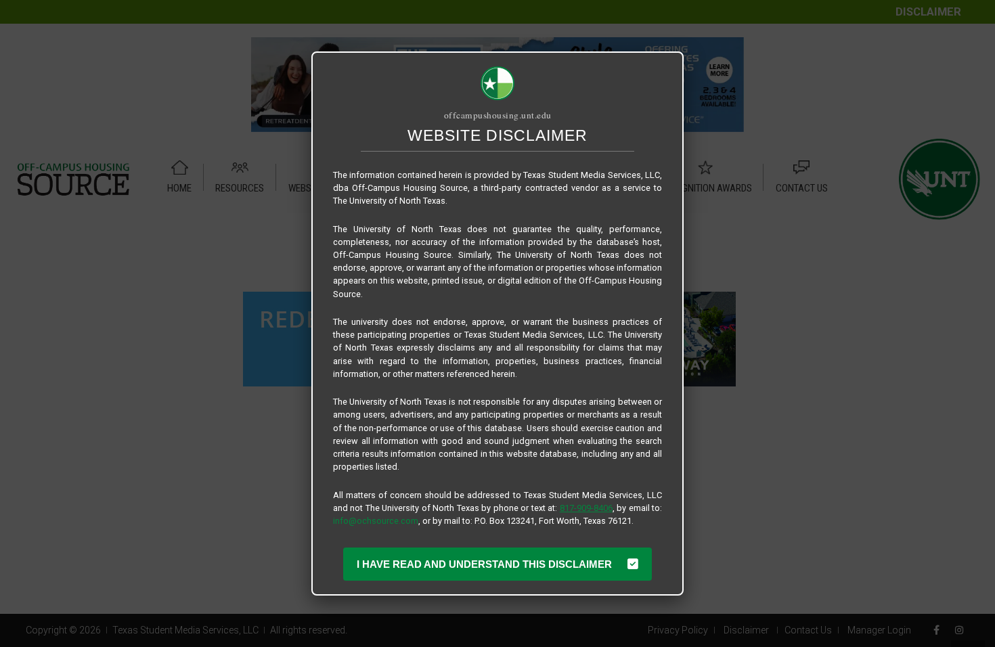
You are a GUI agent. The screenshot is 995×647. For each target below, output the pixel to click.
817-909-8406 (586, 508)
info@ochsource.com (375, 521)
